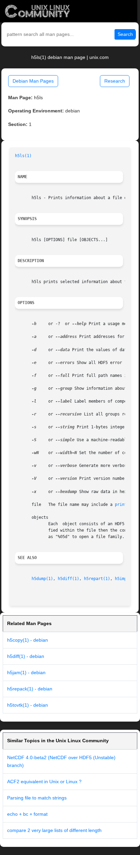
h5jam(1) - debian (26, 672)
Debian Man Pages (33, 81)
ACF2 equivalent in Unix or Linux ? (44, 781)
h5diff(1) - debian (25, 656)
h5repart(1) (97, 578)
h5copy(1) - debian (27, 640)
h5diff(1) (68, 578)
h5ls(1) (23, 155)
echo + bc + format (27, 814)
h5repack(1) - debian (29, 688)
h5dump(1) (42, 578)
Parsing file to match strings (37, 797)
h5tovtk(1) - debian (27, 705)
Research (114, 81)
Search (125, 34)
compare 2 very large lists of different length (54, 830)
